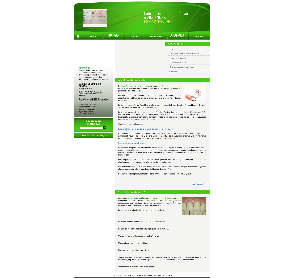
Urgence (135, 36)
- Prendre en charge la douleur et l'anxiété (184, 54)
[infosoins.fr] (199, 184)
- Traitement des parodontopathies (181, 67)
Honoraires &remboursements (178, 36)
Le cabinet (92, 36)
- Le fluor (172, 49)
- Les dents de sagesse (177, 58)
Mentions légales (159, 275)
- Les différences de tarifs (178, 62)
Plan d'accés (156, 36)
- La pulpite (173, 71)
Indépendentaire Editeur (128, 267)
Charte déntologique (94, 135)
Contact (199, 36)
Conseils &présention (113, 36)
